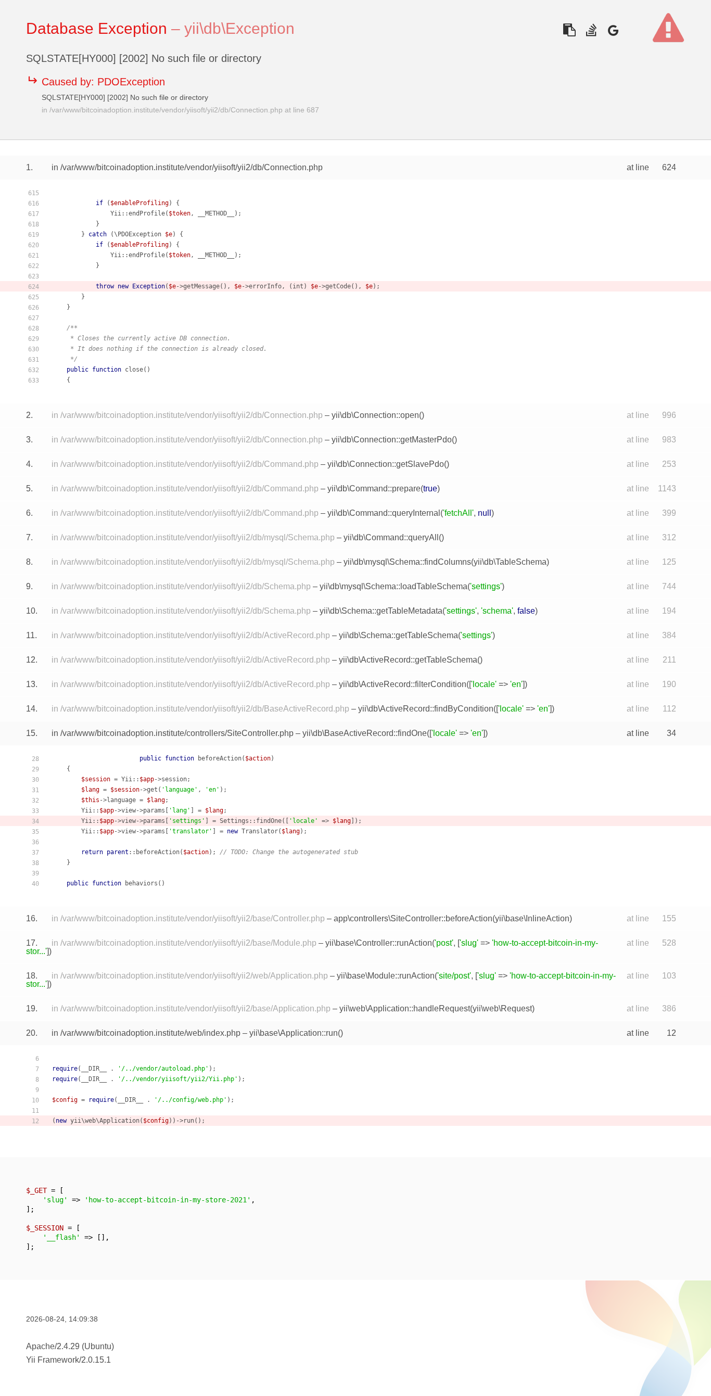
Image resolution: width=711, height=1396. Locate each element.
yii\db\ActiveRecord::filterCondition (402, 684)
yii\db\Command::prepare (374, 488)
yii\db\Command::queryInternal (383, 513)
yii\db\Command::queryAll (391, 537)
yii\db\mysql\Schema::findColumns (407, 561)
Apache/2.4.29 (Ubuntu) (70, 1346)
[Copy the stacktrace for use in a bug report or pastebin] (569, 30)
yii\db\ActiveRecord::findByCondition (425, 708)
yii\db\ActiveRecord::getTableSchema (408, 659)
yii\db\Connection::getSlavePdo (385, 464)
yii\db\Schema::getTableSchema (398, 635)
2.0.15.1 (96, 1359)
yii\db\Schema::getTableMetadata (381, 610)
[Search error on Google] (613, 30)
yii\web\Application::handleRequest (404, 1008)
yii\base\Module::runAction (386, 975)
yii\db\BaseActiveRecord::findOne (364, 733)
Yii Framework (52, 1359)
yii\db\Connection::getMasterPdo (392, 439)
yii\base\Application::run (293, 1033)
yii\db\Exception (239, 28)
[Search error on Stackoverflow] (591, 30)
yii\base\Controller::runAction (378, 942)
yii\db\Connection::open (375, 415)
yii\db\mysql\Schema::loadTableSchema (393, 586)
